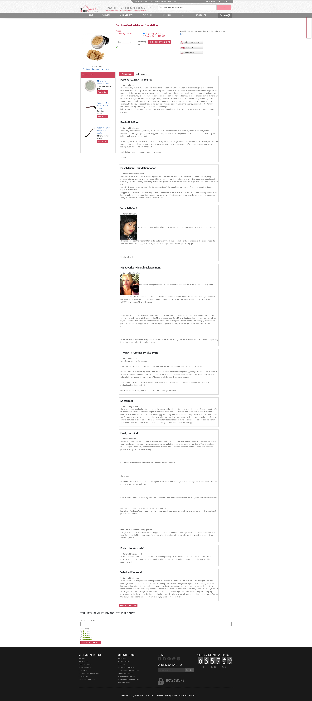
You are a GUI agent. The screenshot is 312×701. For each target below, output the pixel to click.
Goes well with (87, 75)
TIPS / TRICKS (167, 15)
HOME (91, 15)
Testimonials (126, 74)
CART (226, 15)
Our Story (82, 658)
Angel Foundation (85, 667)
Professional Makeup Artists (128, 679)
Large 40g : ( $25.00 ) (154, 33)
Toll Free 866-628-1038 (192, 42)
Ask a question (141, 74)
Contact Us (122, 658)
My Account (210, 1)
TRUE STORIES (148, 15)
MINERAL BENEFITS (126, 15)
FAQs (184, 15)
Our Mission (83, 661)
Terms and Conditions (87, 679)
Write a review (190, 53)
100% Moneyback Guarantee (128, 670)
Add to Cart (102, 92)
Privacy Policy (83, 676)
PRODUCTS (106, 15)
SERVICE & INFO (201, 15)
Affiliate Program (124, 682)
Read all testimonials (128, 605)
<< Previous (85, 69)
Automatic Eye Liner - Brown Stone (103, 105)
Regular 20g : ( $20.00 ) (155, 36)
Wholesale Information (126, 676)
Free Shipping (308, 28)
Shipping (121, 664)
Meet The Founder (85, 664)
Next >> (108, 69)
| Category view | (97, 69)
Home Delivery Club (125, 673)
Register (227, 1)
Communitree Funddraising (88, 673)
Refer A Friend (84, 670)
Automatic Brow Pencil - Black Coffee (103, 130)
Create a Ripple (123, 661)
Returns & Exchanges (126, 667)
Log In (219, 1)
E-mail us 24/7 (190, 47)
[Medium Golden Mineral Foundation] (96, 49)
